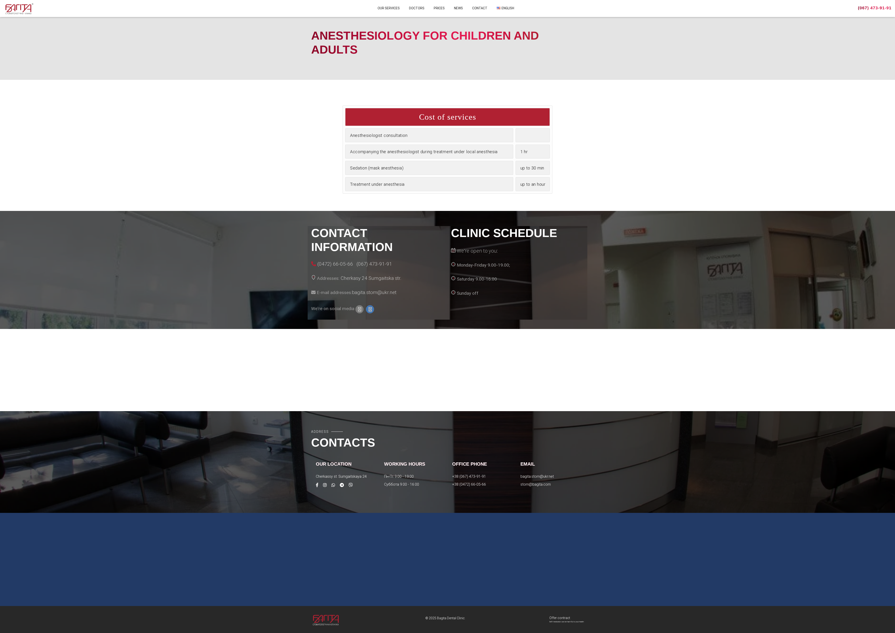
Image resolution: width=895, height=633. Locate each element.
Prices (439, 8)
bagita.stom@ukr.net (374, 292)
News (458, 8)
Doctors (416, 8)
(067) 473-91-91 (875, 8)
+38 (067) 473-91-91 (469, 476)
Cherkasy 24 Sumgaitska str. (371, 278)
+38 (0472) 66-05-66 (469, 484)
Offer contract (559, 617)
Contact (479, 8)
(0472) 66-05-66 (335, 263)
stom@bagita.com (535, 484)
